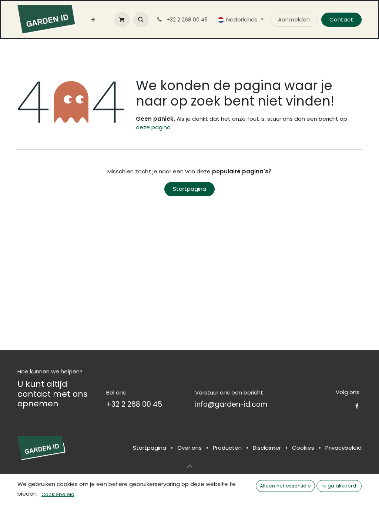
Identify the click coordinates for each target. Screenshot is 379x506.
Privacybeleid (343, 448)
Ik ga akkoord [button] (339, 485)
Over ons (189, 448)
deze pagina (153, 127)
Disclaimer (267, 448)
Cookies (303, 448)
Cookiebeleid (57, 494)
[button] (141, 19)
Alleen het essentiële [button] (285, 485)
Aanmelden (294, 19)
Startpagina (189, 189)
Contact (341, 19)
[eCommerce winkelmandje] (122, 19)
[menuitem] (93, 20)
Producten (227, 448)
